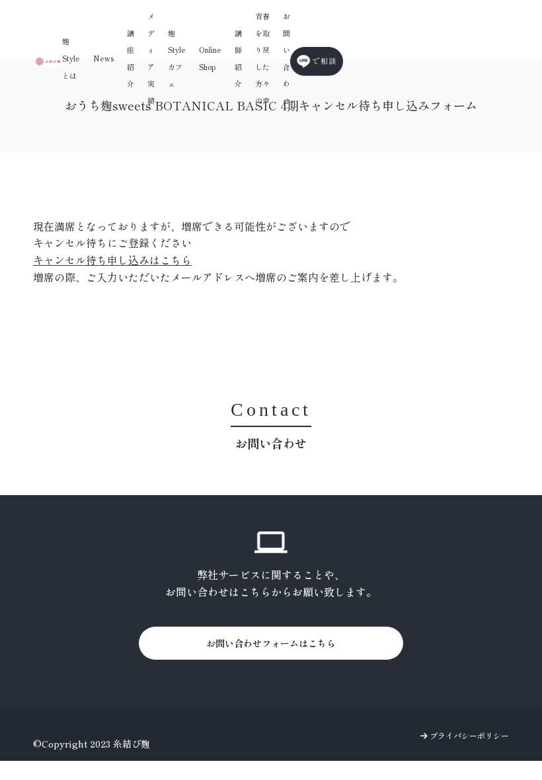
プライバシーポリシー (468, 735)
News (103, 58)
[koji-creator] (48, 61)
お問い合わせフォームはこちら (271, 643)
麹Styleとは (71, 58)
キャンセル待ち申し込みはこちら (112, 260)
